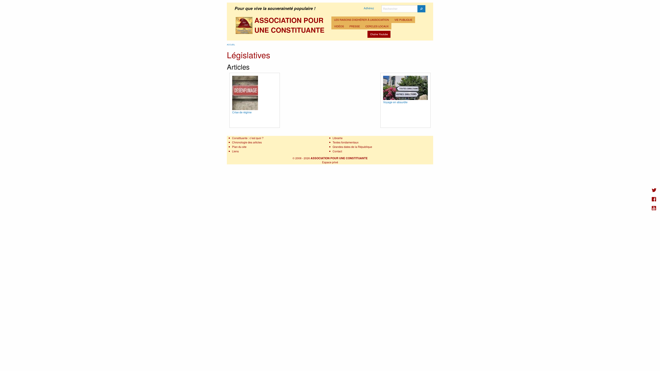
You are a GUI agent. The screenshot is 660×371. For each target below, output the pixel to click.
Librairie (338, 138)
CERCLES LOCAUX (377, 26)
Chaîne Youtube (379, 34)
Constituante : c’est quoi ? (247, 138)
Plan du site (239, 147)
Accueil (231, 44)
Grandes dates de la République (352, 147)
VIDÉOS (339, 26)
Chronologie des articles (247, 142)
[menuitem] (361, 19)
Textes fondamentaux (346, 142)
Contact (337, 151)
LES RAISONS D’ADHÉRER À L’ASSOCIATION (361, 19)
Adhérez (369, 8)
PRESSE (354, 26)
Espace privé (330, 162)
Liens (235, 151)
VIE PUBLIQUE (403, 19)
